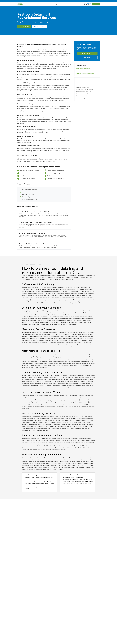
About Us (42, 4)
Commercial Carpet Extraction (82, 87)
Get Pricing (96, 4)
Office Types (55, 4)
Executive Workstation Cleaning (83, 95)
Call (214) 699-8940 (39, 26)
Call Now (87, 57)
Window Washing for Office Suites (83, 91)
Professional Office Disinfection (83, 68)
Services (48, 4)
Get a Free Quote (96, 0)
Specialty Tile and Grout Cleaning (83, 70)
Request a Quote (87, 53)
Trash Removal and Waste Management (85, 73)
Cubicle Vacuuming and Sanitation (83, 98)
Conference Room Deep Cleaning (83, 93)
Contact (69, 4)
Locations (62, 4)
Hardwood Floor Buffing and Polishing (84, 89)
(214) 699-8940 (87, 4)
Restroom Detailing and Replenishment (85, 85)
